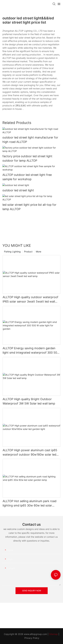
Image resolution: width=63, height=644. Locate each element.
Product (28, 251)
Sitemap (53, 634)
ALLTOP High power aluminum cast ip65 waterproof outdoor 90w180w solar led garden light (30, 452)
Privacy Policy (31, 638)
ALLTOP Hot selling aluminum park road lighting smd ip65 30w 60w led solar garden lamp (29, 503)
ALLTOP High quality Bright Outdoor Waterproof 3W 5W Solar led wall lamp (29, 401)
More (38, 251)
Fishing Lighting (12, 251)
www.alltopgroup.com (35, 634)
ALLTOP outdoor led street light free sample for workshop (27, 177)
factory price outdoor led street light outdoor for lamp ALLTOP (27, 158)
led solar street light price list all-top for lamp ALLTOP (29, 207)
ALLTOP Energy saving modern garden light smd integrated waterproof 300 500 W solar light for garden (31, 350)
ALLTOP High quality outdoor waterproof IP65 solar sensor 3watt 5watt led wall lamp (30, 299)
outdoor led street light (18, 190)
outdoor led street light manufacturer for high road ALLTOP (30, 140)
